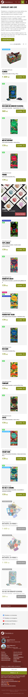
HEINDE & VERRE (6, 209)
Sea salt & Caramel (8, 488)
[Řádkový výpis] (26, 44)
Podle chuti (3, 654)
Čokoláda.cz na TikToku (9, 624)
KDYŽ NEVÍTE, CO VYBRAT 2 (9, 557)
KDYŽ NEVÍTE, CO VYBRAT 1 (9, 524)
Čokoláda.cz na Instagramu (10, 618)
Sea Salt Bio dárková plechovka (12, 591)
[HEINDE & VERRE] (14, 195)
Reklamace (15, 655)
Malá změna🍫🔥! (5, 684)
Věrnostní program (17, 654)
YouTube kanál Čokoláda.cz (11, 621)
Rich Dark (5, 349)
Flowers (4, 72)
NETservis (8, 693)
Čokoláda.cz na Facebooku (10, 615)
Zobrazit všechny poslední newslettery (8, 685)
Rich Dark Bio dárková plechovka (12, 106)
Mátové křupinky (7, 140)
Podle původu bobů (5, 660)
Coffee (4, 418)
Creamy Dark (6, 452)
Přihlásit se (13, 672)
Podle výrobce (4, 655)
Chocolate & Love (6, 104)
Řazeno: (15, 44)
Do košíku (19, 77)
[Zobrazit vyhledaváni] (16, 2)
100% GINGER (6, 243)
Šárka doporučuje (6, 521)
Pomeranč (5, 383)
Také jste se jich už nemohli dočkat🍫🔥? (10, 681)
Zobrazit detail (21, 528)
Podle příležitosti (5, 657)
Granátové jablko (7, 279)
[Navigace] (26, 2)
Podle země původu (5, 658)
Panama (4, 175)
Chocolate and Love (7, 70)
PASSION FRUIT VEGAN (8, 315)
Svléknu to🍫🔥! (5, 682)
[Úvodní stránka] (7, 2)
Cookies (15, 660)
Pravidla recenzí (17, 661)
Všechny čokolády (20, 214)
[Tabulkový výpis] (23, 44)
